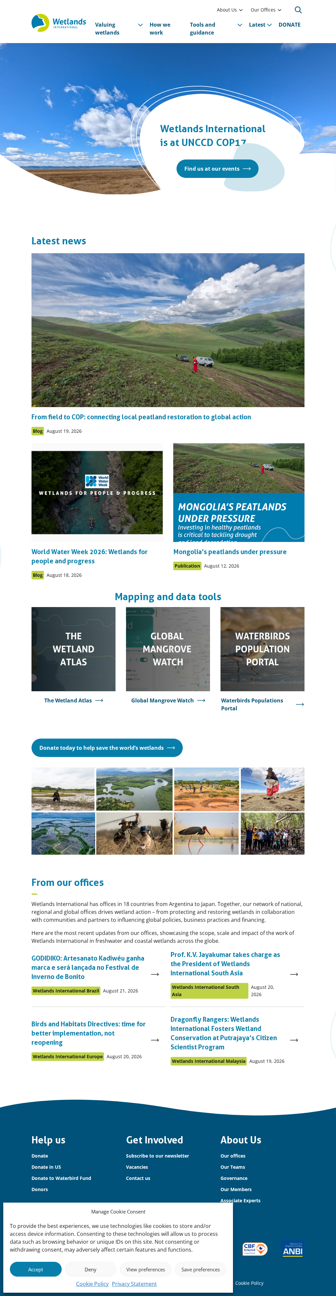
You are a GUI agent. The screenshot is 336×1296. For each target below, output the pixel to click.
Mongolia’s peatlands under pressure (230, 552)
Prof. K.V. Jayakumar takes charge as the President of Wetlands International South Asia (225, 964)
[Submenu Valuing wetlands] (140, 24)
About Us (227, 10)
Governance (233, 1178)
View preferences (145, 1269)
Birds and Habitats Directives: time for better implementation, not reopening (89, 1033)
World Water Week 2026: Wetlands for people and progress (90, 556)
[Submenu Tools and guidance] (239, 24)
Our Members (236, 1189)
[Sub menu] (241, 9)
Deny (90, 1269)
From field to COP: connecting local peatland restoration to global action (141, 417)
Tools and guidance (202, 28)
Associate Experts (240, 1200)
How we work (160, 28)
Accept (35, 1269)
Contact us (138, 1178)
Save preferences (200, 1269)
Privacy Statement (134, 1283)
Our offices (232, 1156)
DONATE (290, 24)
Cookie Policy (92, 1283)
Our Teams (232, 1167)
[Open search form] (298, 10)
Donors (40, 1189)
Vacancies (137, 1167)
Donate (40, 1156)
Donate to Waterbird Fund (61, 1178)
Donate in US (46, 1167)
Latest (257, 24)
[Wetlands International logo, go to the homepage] (59, 23)
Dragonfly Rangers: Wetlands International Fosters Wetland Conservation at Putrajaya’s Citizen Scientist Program (224, 1033)
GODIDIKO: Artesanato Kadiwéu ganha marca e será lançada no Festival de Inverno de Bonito (88, 967)
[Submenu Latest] (269, 24)
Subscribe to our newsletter (157, 1156)
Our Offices (263, 10)
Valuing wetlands (107, 28)
